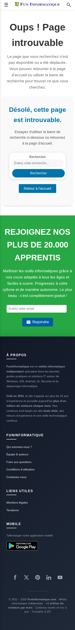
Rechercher (37, 157)
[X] (26, 578)
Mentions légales (17, 502)
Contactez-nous (16, 477)
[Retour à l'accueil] (38, 5)
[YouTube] (60, 578)
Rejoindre (40, 322)
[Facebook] (15, 578)
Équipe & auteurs (17, 454)
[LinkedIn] (48, 578)
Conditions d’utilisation (20, 469)
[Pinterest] (37, 578)
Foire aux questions (18, 462)
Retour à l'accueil (37, 189)
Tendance (12, 510)
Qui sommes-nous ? (19, 447)
